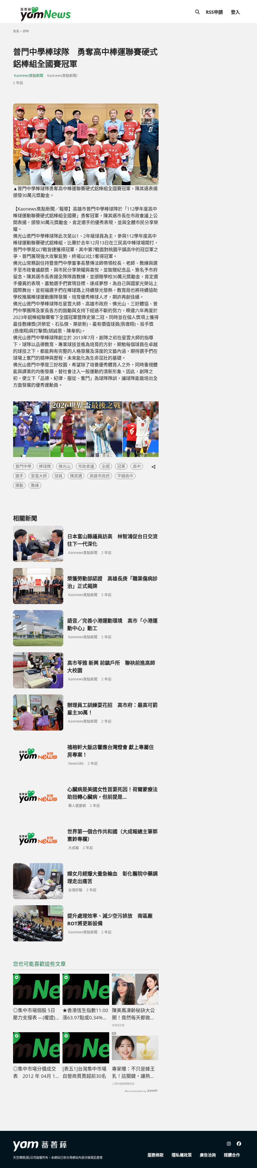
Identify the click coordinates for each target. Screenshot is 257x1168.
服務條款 (156, 1155)
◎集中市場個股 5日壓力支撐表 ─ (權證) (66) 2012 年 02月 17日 (34, 1014)
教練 (35, 485)
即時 (26, 31)
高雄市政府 (100, 476)
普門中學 (23, 466)
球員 (58, 476)
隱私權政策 (182, 1155)
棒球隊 (45, 466)
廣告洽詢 (208, 1155)
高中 (137, 466)
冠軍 (121, 466)
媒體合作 (232, 1155)
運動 (19, 485)
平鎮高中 (125, 476)
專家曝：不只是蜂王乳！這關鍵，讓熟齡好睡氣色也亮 (133, 1073)
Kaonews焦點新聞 (28, 75)
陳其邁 (76, 476)
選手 (19, 476)
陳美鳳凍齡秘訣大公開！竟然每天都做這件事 (133, 1014)
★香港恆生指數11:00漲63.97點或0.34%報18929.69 (85, 1014)
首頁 (16, 31)
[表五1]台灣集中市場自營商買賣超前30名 (84, 1072)
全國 (106, 466)
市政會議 (86, 466)
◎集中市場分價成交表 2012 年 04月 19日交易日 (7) (35, 1073)
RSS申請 (214, 12)
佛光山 (64, 466)
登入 (235, 12)
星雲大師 (39, 476)
